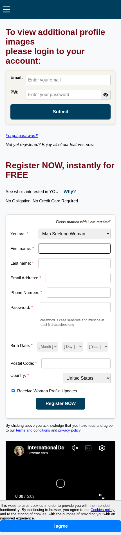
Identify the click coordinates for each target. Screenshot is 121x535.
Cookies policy (103, 510)
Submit (60, 111)
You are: (19, 233)
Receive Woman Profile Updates (47, 390)
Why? (70, 191)
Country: (19, 375)
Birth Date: (21, 345)
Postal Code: (23, 363)
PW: (14, 92)
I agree (60, 526)
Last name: (22, 263)
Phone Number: (26, 292)
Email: (16, 77)
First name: (22, 248)
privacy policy (69, 430)
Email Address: (25, 277)
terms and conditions (33, 430)
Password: (21, 307)
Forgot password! (22, 135)
